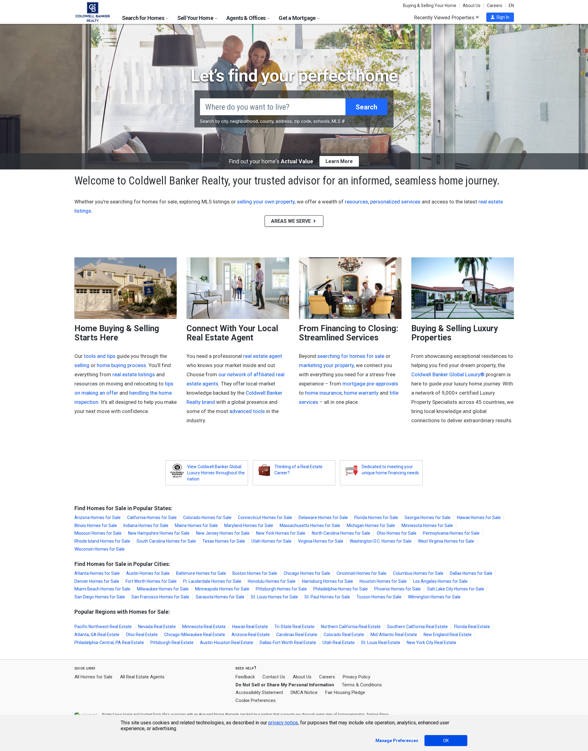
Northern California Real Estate (351, 626)
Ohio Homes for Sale (397, 533)
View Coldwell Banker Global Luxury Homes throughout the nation (216, 472)
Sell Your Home (195, 18)
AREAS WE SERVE (291, 221)
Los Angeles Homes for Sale (440, 581)
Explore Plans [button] (378, 714)
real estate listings (133, 374)
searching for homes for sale (350, 356)
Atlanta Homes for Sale (97, 573)
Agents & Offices (246, 18)
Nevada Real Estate (157, 626)
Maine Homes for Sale (196, 525)
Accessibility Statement (259, 692)
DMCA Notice (304, 692)
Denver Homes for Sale (96, 581)
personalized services (395, 202)
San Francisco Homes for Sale (160, 596)
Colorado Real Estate (344, 634)
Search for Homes (143, 18)
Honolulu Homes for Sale (272, 581)
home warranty (361, 393)
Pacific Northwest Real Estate (103, 626)
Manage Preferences (396, 740)
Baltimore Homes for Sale (201, 573)
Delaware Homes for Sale (323, 517)
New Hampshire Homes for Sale (159, 533)
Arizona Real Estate (251, 634)
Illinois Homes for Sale (95, 525)
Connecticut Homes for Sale (265, 517)
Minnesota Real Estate (204, 626)
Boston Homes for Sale (254, 573)
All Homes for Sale (93, 677)
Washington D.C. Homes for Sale (381, 541)
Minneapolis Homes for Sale (222, 588)
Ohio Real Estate (142, 634)
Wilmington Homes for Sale (434, 596)
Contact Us (273, 677)
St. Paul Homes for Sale (327, 596)
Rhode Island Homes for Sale (102, 541)
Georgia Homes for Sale (427, 517)
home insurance (323, 393)
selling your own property (266, 202)
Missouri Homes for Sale (98, 533)
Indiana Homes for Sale (145, 525)
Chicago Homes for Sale (307, 573)
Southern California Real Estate (417, 626)
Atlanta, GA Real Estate (96, 634)
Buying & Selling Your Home (429, 5)
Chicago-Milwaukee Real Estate (194, 634)
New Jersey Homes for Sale (223, 533)
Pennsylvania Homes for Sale (451, 533)
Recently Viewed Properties (445, 17)
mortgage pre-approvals (370, 384)
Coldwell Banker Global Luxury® (447, 374)
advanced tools (247, 411)
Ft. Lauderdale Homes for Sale (212, 581)
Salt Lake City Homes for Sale (455, 588)
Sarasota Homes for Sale (220, 596)
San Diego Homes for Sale (99, 596)
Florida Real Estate (472, 626)
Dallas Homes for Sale (471, 573)
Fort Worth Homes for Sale (151, 581)
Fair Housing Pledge (345, 692)
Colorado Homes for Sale (207, 517)
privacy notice (283, 723)
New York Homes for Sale (280, 533)
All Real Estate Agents (142, 677)
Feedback (245, 677)
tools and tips (99, 356)
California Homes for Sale (152, 517)
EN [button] (511, 5)
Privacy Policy (356, 677)
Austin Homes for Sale (148, 573)
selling (81, 365)
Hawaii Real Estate (250, 626)
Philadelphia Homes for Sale (340, 588)
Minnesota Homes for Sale (427, 525)
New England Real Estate (448, 634)
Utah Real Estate (338, 642)
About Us (472, 5)
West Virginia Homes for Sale (446, 541)
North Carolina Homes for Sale (341, 533)
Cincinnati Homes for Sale (361, 573)
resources (356, 202)
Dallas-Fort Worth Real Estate (288, 642)
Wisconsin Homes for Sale (99, 549)
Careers (494, 5)
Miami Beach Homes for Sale (102, 588)
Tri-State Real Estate (294, 626)
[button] (500, 17)
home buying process (121, 365)
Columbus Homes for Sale (418, 573)
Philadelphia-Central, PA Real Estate (109, 642)
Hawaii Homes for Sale (479, 517)
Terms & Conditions (362, 685)
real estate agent (262, 356)
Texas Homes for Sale (223, 541)
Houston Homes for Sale (383, 581)
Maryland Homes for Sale (248, 525)
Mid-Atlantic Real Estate (394, 634)
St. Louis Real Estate (380, 642)
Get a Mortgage (297, 18)
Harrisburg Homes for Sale (327, 581)
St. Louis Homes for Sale (274, 596)
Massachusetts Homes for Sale (310, 525)
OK (446, 740)
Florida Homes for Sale (376, 517)
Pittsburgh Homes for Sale (281, 588)
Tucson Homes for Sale (378, 596)
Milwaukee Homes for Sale (163, 588)
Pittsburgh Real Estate (172, 642)
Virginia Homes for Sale (320, 541)
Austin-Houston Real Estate (226, 642)
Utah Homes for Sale (271, 541)
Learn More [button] (339, 161)
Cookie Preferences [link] (256, 700)
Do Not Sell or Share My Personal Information (285, 685)
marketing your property (326, 365)
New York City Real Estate (431, 642)
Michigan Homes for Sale (371, 525)
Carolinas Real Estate (296, 634)
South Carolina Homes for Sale (166, 541)
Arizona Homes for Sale (97, 517)
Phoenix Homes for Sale (397, 588)
